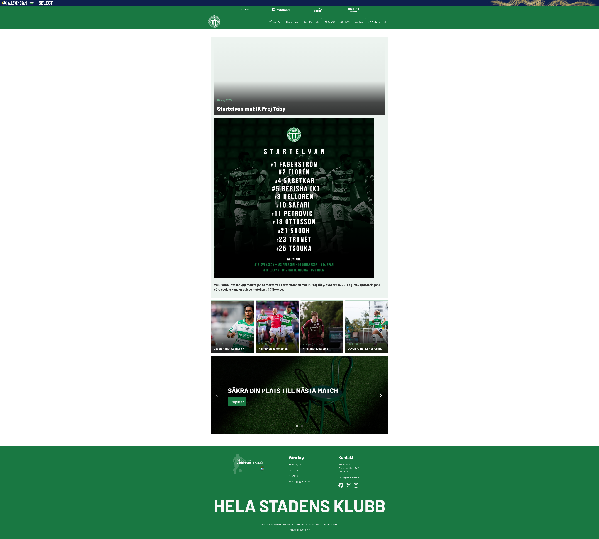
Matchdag (292, 22)
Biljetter (237, 401)
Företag (329, 22)
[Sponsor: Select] (45, 3)
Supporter (311, 22)
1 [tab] (297, 426)
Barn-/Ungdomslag (299, 482)
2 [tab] (301, 426)
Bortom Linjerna (351, 22)
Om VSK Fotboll (378, 22)
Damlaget (294, 470)
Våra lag (275, 22)
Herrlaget (295, 464)
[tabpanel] (299, 395)
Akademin (294, 476)
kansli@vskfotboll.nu (348, 477)
